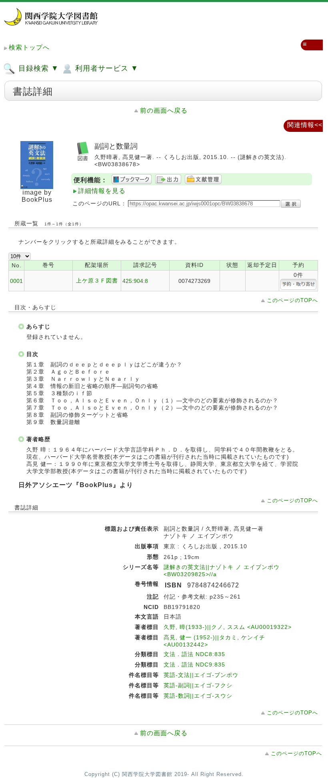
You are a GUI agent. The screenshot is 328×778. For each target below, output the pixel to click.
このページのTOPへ (292, 300)
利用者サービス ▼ (105, 68)
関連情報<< (304, 124)
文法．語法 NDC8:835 (194, 654)
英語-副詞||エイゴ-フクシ (198, 685)
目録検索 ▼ (37, 68)
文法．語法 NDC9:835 (194, 664)
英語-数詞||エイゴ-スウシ (198, 695)
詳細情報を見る (102, 190)
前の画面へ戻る (164, 110)
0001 (16, 281)
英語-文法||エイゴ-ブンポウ (201, 675)
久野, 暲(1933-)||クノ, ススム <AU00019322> (228, 627)
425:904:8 (135, 281)
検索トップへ (29, 47)
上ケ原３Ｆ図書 (97, 280)
